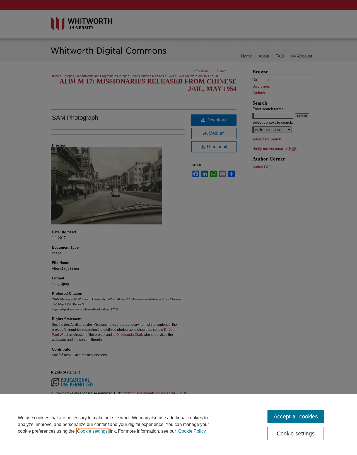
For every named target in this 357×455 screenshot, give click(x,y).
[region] (178, 424)
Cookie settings (92, 431)
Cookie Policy (192, 431)
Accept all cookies (296, 416)
